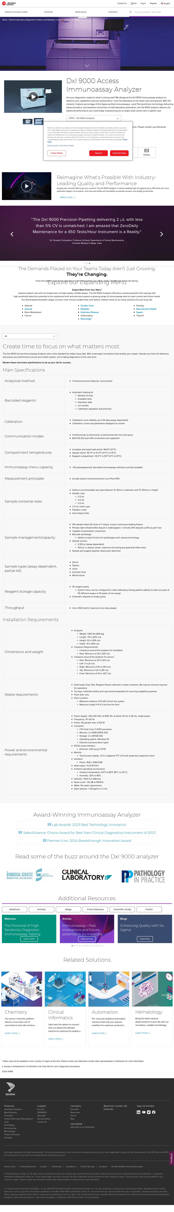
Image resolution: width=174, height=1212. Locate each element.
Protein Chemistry (12, 1134)
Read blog (145, 939)
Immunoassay (10, 1128)
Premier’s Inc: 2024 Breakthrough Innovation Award (88, 841)
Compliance (71, 1166)
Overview (74, 1109)
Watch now (66, 197)
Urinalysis (8, 1137)
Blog (72, 1118)
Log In (143, 3)
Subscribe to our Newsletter (82, 1127)
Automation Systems (13, 1109)
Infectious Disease (90, 312)
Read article (87, 939)
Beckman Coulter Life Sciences (115, 1107)
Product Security (87, 1166)
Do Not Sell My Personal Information (127, 1166)
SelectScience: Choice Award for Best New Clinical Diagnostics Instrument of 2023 (89, 833)
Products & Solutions (16, 12)
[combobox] (153, 12)
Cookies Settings (57, 153)
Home (4, 19)
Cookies (43, 1166)
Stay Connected (145, 1106)
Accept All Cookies (119, 153)
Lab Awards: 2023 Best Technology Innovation (88, 825)
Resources (80, 12)
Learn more (29, 939)
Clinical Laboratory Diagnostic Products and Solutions (32, 19)
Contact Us (122, 3)
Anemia (28, 309)
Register (153, 3)
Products (9, 1106)
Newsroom (75, 1112)
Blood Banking (10, 1112)
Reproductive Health (146, 309)
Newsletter (76, 1124)
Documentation (43, 1118)
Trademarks (56, 1166)
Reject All (98, 153)
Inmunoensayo (63, 19)
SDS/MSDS (42, 1112)
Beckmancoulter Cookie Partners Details (60, 146)
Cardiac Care (87, 305)
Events (73, 1115)
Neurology (86, 318)
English (167, 3)
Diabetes (85, 309)
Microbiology (9, 1131)
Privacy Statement (28, 1166)
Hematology (9, 1125)
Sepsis (139, 312)
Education (41, 1115)
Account (40, 1109)
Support (48, 12)
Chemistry (8, 1115)
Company (113, 12)
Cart (134, 3)
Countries (103, 1166)
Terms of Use (10, 1166)
